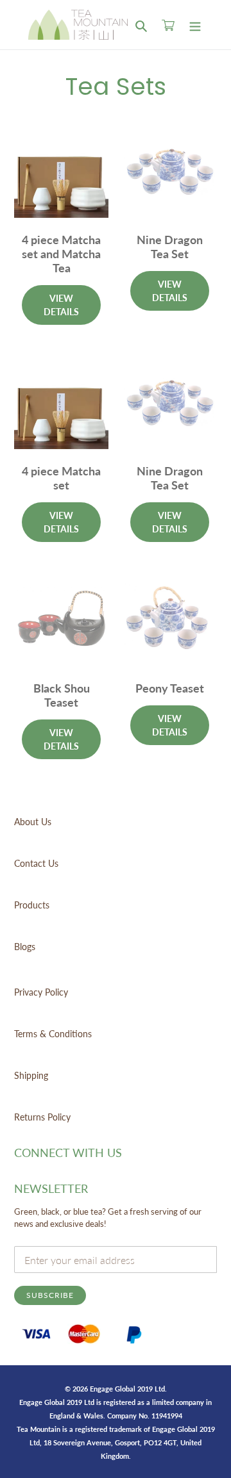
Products (31, 904)
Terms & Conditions (53, 1033)
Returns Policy (42, 1117)
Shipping (31, 1075)
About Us (32, 821)
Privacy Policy (41, 992)
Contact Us (36, 863)
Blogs (24, 946)
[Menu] (195, 24)
